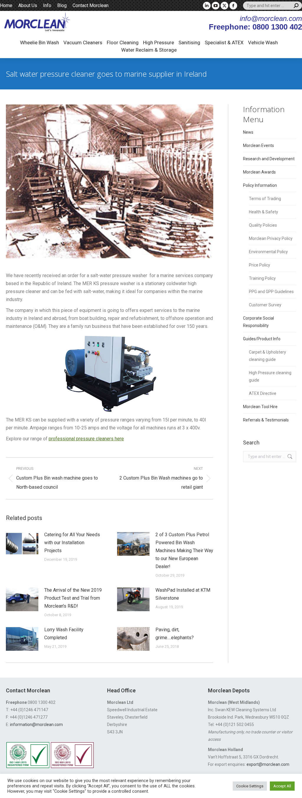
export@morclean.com (268, 764)
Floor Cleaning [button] (123, 42)
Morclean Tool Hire (260, 406)
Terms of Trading (265, 198)
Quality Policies (263, 225)
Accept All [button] (282, 786)
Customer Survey (265, 304)
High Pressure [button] (158, 42)
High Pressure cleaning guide (270, 376)
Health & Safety (263, 212)
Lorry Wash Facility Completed (63, 633)
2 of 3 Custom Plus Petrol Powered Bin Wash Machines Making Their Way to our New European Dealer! (184, 550)
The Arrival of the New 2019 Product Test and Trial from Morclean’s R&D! (73, 598)
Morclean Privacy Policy (271, 238)
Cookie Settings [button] (249, 786)
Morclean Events (258, 145)
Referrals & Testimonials (266, 420)
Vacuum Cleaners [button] (82, 42)
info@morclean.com (271, 18)
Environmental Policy (268, 251)
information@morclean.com (36, 724)
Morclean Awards (259, 172)
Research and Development (269, 158)
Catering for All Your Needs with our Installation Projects (72, 542)
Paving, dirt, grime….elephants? (174, 633)
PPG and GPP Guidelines (271, 291)
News (248, 132)
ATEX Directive (262, 393)
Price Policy (259, 265)
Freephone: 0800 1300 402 (255, 27)
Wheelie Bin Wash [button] (39, 42)
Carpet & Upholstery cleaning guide (267, 356)
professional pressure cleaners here (86, 438)
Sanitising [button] (189, 42)
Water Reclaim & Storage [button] (149, 50)
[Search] (296, 5)
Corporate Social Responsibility (258, 322)
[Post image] (22, 544)
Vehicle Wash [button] (263, 42)
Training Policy (262, 278)
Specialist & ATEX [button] (224, 42)
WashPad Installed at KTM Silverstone (182, 594)
